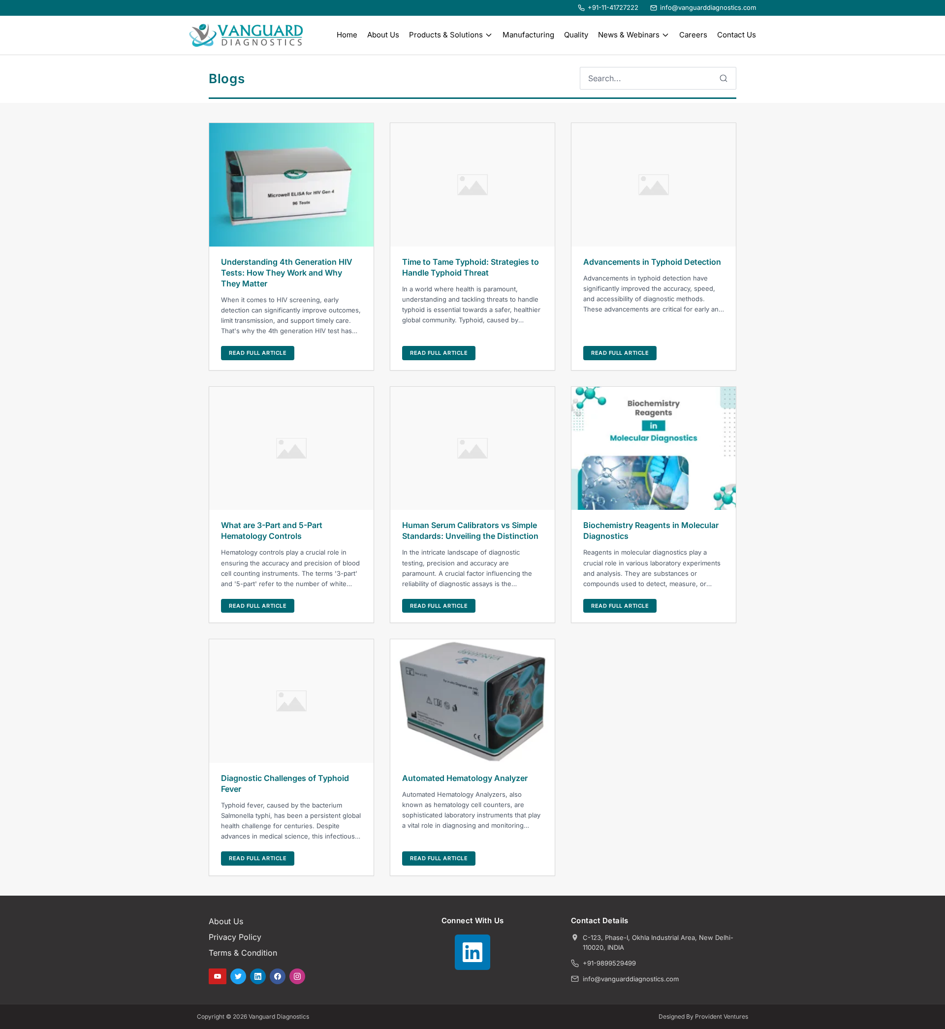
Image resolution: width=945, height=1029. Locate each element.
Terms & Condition (243, 953)
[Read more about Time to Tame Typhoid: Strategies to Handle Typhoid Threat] (472, 185)
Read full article (257, 352)
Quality (576, 34)
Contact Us (736, 34)
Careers (693, 34)
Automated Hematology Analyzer (465, 778)
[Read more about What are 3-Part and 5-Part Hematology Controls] (291, 448)
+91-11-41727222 (613, 7)
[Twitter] (238, 976)
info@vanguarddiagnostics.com (708, 7)
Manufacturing (528, 34)
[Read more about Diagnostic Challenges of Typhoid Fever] (291, 701)
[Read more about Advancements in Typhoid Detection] (653, 185)
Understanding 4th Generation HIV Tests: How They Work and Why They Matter (286, 272)
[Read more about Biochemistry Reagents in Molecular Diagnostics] (653, 448)
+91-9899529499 (609, 963)
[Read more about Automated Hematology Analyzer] (472, 701)
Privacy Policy (235, 937)
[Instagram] (297, 976)
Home (347, 34)
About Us (383, 34)
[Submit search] (723, 78)
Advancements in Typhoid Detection (652, 262)
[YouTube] (217, 976)
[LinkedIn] (258, 976)
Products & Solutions (446, 34)
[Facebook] (277, 976)
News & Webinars (629, 34)
